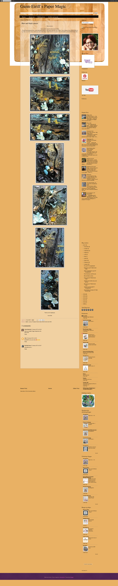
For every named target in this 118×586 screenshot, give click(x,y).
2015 (84, 296)
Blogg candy (89, 115)
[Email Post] (37, 319)
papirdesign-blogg (87, 320)
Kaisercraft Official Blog (88, 351)
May (85, 256)
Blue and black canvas (88, 275)
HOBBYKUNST (86, 518)
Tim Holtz (85, 315)
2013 (84, 299)
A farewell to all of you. (87, 379)
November (86, 246)
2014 (84, 298)
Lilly (25, 338)
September (86, 250)
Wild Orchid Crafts (87, 364)
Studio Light (85, 342)
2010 (84, 301)
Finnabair (34, 321)
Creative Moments (87, 495)
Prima (84, 373)
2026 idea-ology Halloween (88, 316)
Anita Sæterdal (28, 329)
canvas (30, 321)
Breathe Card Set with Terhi (88, 352)
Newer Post (23, 388)
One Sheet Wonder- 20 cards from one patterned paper (92, 183)
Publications (41, 17)
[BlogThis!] (40, 320)
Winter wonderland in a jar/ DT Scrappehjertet (90, 271)
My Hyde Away (28, 345)
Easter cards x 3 (91, 365)
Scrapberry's (86, 355)
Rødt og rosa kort (90, 158)
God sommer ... (91, 321)
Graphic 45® (85, 382)
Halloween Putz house (91, 166)
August (85, 252)
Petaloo (84, 378)
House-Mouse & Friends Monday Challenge (88, 477)
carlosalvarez (62, 577)
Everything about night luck (88, 330)
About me (32, 17)
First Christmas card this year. (90, 273)
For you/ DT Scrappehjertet (89, 265)
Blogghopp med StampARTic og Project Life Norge (91, 140)
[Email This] (39, 320)
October (86, 248)
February (86, 262)
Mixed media (39, 321)
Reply (26, 334)
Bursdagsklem (91, 431)
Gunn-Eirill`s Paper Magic (43, 6)
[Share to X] (41, 320)
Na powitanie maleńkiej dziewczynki (90, 529)
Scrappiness (85, 445)
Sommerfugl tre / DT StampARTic (91, 193)
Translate (91, 24)
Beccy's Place (86, 467)
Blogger (71, 577)
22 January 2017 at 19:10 (32, 338)
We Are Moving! (86, 374)
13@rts (26, 321)
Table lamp (89, 174)
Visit (84, 570)
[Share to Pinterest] (44, 320)
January (86, 264)
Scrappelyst (85, 414)
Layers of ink (86, 536)
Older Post (76, 388)
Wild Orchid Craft (45, 321)
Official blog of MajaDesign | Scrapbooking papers (89, 389)
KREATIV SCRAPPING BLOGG (89, 430)
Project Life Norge (87, 422)
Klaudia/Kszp (86, 527)
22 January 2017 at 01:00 (36, 329)
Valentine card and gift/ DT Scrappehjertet (89, 287)
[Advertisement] (50, 378)
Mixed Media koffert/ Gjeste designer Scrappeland (91, 149)
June (85, 254)
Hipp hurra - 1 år (91, 415)
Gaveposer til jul (90, 131)
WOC (50, 321)
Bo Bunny (85, 333)
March (85, 260)
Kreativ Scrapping (87, 486)
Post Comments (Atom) (30, 391)
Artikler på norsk (53, 17)
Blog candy (89, 123)
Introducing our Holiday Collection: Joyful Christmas (92, 335)
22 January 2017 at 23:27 (36, 345)
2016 (84, 294)
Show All (96, 453)
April (85, 258)
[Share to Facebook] (42, 320)
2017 (84, 245)
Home (24, 17)
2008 (84, 303)
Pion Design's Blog (87, 329)
